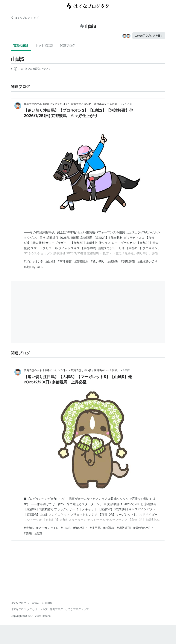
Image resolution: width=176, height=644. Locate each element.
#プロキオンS (33, 261)
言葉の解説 (20, 45)
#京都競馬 (81, 261)
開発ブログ (56, 609)
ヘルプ (43, 609)
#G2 (40, 267)
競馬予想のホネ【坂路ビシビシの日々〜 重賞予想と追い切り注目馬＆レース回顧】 (72, 103)
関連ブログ (67, 45)
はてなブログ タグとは (24, 609)
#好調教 (112, 261)
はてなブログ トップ (26, 17)
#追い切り (98, 261)
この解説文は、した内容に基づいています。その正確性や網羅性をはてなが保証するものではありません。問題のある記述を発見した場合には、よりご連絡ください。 (31, 69)
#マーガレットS (47, 528)
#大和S (29, 528)
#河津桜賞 (65, 261)
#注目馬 (29, 267)
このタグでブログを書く (149, 35)
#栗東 (38, 533)
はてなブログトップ (77, 609)
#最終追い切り (147, 261)
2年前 (126, 370)
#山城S (50, 261)
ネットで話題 (44, 45)
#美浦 (28, 533)
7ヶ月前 (127, 103)
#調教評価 (128, 261)
